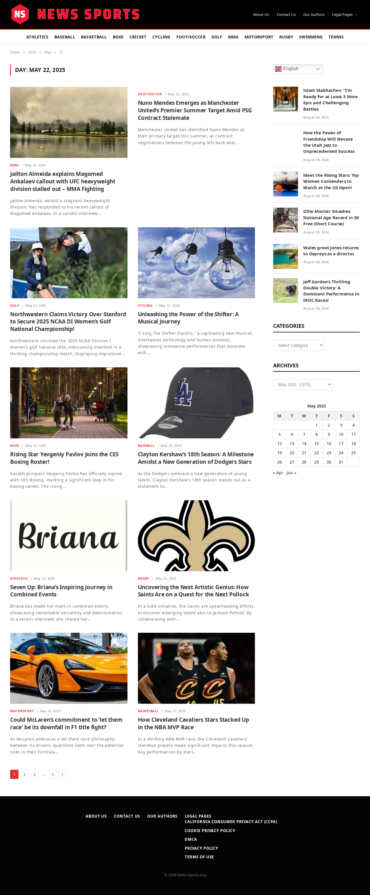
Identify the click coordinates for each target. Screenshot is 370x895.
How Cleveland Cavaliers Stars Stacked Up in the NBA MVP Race (193, 723)
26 (279, 462)
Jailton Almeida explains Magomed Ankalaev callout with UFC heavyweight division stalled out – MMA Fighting (62, 181)
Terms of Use (199, 856)
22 (316, 452)
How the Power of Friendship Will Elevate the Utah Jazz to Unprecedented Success (328, 142)
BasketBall (94, 37)
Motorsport (259, 37)
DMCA (191, 839)
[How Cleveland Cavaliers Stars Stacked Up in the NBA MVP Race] (196, 668)
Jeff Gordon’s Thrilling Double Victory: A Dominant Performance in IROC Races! (331, 291)
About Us (261, 14)
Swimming (311, 37)
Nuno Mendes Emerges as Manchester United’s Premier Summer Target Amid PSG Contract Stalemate (195, 110)
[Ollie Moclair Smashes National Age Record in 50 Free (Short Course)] (285, 220)
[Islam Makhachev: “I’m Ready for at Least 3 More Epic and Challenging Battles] (285, 99)
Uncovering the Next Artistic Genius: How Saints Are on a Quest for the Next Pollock (193, 591)
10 (341, 434)
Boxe (118, 37)
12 (279, 443)
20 (292, 452)
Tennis (336, 37)
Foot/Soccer (191, 37)
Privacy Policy (201, 848)
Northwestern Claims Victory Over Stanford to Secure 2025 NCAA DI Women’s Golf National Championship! (68, 322)
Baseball (64, 37)
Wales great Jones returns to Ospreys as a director (331, 250)
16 (329, 443)
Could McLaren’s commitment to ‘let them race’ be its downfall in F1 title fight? (66, 723)
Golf (216, 37)
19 (279, 452)
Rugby (286, 37)
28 (304, 462)
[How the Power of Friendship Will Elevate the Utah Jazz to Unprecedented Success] (285, 141)
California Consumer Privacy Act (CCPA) (231, 821)
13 (292, 443)
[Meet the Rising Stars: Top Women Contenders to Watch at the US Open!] (285, 184)
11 (353, 434)
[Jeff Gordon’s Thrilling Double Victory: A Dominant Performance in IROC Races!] (285, 290)
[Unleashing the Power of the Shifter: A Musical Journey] (196, 262)
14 (304, 443)
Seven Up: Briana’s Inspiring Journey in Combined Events (61, 591)
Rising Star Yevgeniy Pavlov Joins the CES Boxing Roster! (64, 458)
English (290, 68)
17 (341, 443)
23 (329, 452)
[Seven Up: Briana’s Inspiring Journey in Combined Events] (68, 535)
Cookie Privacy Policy (210, 830)
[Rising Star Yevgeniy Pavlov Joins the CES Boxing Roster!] (68, 402)
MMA (233, 37)
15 (316, 443)
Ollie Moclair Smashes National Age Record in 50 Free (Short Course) (331, 217)
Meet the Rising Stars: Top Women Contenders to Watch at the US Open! (331, 181)
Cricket (138, 37)
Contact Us (286, 14)
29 (316, 462)
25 (353, 452)
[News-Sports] (75, 14)
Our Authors (314, 14)
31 (341, 462)
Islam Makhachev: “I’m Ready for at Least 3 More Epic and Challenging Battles (330, 99)
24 (341, 452)
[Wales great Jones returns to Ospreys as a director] (285, 256)
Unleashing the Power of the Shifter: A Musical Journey (188, 318)
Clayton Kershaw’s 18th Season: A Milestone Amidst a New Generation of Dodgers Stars (196, 458)
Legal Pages (342, 14)
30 (329, 462)
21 (304, 452)
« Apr (278, 472)
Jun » (291, 472)
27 (292, 462)
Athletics (37, 37)
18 (353, 443)
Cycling (161, 37)
